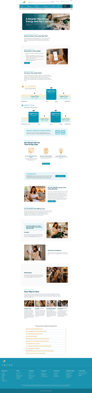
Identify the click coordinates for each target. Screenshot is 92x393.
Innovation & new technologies (83, 372)
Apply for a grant (43, 375)
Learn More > (43, 9)
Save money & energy (19, 375)
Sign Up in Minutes (51, 201)
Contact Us (3, 372)
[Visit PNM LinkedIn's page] (12, 364)
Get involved (55, 374)
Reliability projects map (69, 372)
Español (71, 0)
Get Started (26, 62)
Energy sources (56, 375)
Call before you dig (68, 376)
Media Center (3, 375)
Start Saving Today (45, 163)
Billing (17, 374)
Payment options (19, 372)
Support (3, 378)
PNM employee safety (69, 375)
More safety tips (68, 377)
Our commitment (56, 372)
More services (18, 378)
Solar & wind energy (19, 376)
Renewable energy (56, 376)
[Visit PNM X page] (7, 364)
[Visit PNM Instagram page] (5, 364)
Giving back (43, 372)
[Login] (51, 2)
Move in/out (18, 377)
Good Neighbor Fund (44, 374)
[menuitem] (22, 6)
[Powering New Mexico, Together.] (24, 2)
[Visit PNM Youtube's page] (10, 364)
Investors (3, 376)
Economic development (44, 376)
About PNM (3, 374)
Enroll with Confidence (60, 176)
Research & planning (81, 374)
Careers (3, 377)
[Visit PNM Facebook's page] (3, 364)
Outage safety (68, 374)
